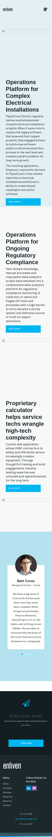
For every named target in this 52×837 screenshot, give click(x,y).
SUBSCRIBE (26, 743)
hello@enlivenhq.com (26, 819)
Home (5, 784)
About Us (7, 801)
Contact (7, 805)
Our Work (7, 788)
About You (7, 797)
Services (7, 793)
